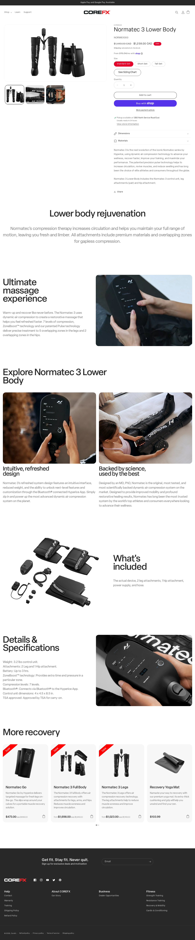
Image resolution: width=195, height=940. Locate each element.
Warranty (8, 901)
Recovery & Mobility (155, 906)
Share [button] (120, 192)
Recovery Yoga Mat (164, 787)
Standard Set (123, 64)
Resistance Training (155, 901)
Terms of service (53, 933)
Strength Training (154, 896)
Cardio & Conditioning (157, 911)
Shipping (117, 48)
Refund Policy (10, 916)
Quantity (118, 79)
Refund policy (24, 933)
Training (8, 906)
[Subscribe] (150, 861)
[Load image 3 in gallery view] (55, 94)
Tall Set (158, 64)
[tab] (96, 825)
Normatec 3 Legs (115, 787)
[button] (8, 12)
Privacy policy (38, 933)
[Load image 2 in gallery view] (35, 94)
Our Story (56, 896)
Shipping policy (68, 933)
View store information (128, 124)
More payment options (145, 110)
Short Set (142, 64)
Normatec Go (16, 787)
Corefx (13, 933)
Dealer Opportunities (109, 896)
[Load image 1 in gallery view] (14, 94)
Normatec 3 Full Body (70, 787)
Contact (8, 896)
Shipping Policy (11, 911)
